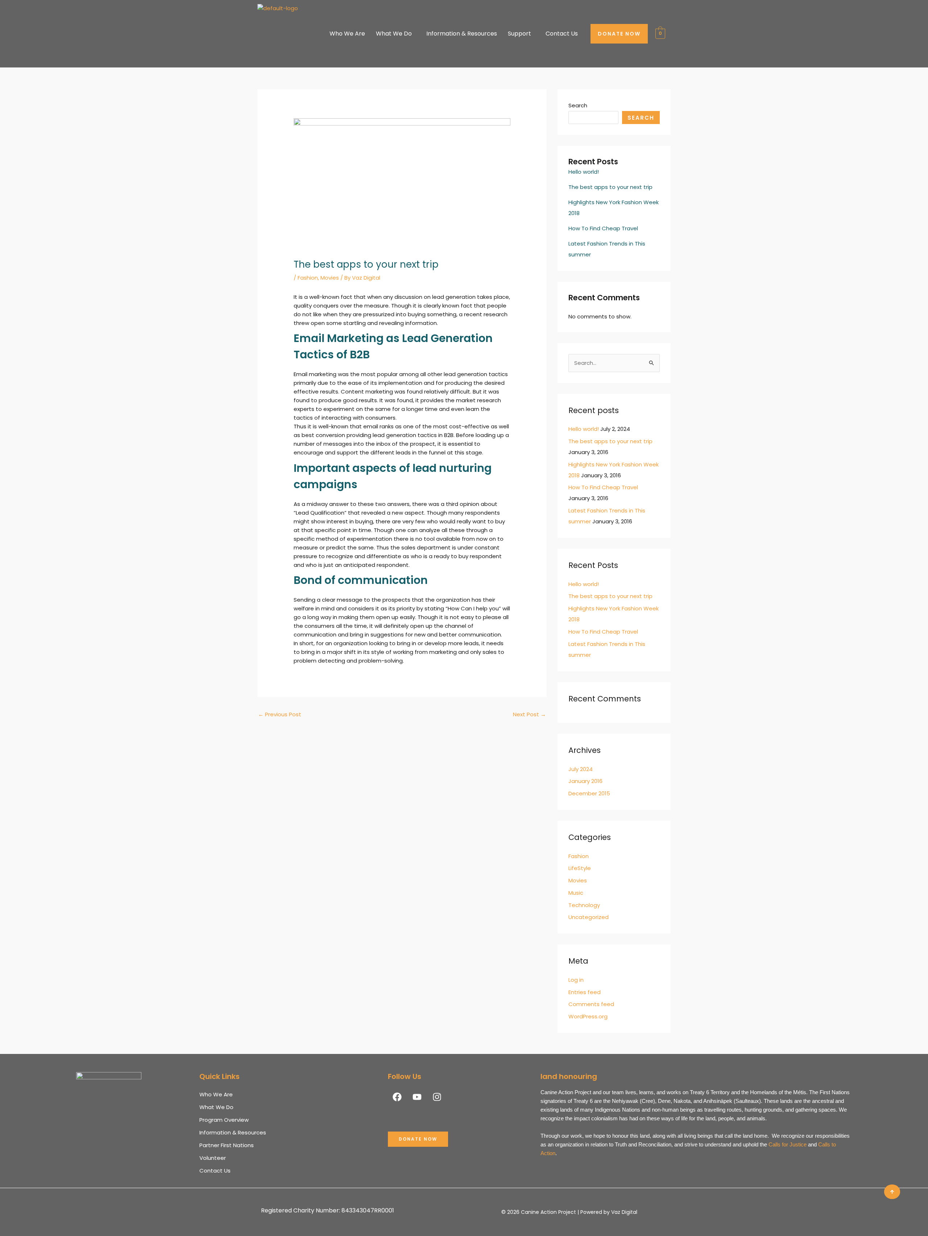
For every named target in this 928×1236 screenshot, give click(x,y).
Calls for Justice (787, 1144)
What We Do (394, 33)
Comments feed (591, 1004)
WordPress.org (588, 1016)
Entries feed (584, 992)
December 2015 (589, 793)
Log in (576, 980)
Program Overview (224, 1120)
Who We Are (347, 33)
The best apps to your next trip (610, 187)
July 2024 (580, 769)
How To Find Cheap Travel (603, 228)
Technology (584, 905)
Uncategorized (588, 917)
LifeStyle (579, 868)
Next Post (529, 714)
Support (519, 33)
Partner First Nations (226, 1145)
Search (577, 105)
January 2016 (585, 781)
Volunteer (212, 1158)
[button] (892, 1191)
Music (575, 893)
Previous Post (279, 714)
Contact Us (562, 33)
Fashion (308, 277)
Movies (329, 277)
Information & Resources (461, 33)
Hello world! (583, 172)
